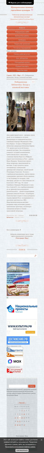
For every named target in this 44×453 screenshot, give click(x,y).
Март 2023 (22, 402)
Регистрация (20, 238)
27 (15, 425)
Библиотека (10, 217)
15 (23, 75)
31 (24, 425)
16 (22, 417)
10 (24, 414)
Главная (9, 75)
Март (19, 75)
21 (17, 421)
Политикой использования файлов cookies (20, 447)
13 (15, 417)
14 (17, 417)
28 (17, 425)
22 (19, 421)
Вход (26, 238)
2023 (14, 75)
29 (19, 425)
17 (24, 417)
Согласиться (22, 450)
